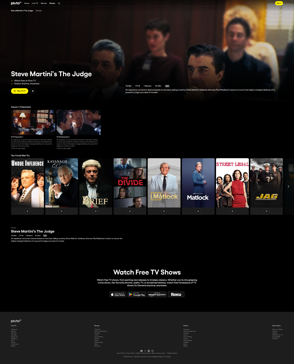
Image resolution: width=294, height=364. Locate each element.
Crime (96, 335)
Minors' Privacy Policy (158, 353)
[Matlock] (164, 186)
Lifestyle (186, 342)
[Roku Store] (176, 294)
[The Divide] (130, 186)
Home (26, 3)
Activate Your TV (277, 335)
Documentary (99, 337)
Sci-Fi (13, 340)
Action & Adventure (101, 331)
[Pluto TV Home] (16, 3)
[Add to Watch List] (33, 91)
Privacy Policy (130, 353)
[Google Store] (137, 294)
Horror (96, 340)
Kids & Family (99, 342)
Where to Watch (277, 329)
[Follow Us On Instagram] (152, 351)
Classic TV (14, 337)
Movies (44, 3)
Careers (274, 331)
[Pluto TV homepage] (16, 321)
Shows (52, 3)
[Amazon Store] (157, 294)
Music (96, 344)
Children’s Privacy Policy (143, 353)
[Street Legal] (232, 186)
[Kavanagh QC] (61, 186)
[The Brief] (95, 186)
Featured (14, 329)
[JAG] (266, 186)
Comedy (13, 335)
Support (274, 333)
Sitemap (275, 338)
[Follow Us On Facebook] (149, 351)
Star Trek (14, 333)
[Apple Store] (118, 294)
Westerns (14, 338)
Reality (13, 346)
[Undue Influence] (27, 186)
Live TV (35, 3)
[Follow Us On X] (145, 351)
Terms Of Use (121, 353)
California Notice (172, 353)
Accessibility (276, 337)
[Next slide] (288, 186)
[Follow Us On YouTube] (141, 351)
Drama (13, 342)
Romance (97, 346)
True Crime (14, 344)
